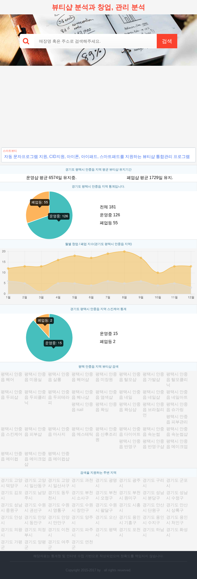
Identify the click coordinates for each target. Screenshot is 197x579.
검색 (167, 41)
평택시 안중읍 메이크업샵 (35, 458)
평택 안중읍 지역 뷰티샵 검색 (98, 366)
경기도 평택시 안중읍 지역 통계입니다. (98, 186)
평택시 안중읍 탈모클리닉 (177, 379)
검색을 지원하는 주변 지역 (98, 472)
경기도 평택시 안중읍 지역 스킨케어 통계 (98, 309)
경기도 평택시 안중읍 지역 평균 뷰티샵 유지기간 (98, 169)
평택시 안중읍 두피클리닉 (35, 397)
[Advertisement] (98, 104)
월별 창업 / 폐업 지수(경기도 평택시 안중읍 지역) (98, 244)
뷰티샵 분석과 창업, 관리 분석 (98, 7)
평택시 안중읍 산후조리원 (106, 434)
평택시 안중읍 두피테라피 (59, 397)
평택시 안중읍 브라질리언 (153, 409)
